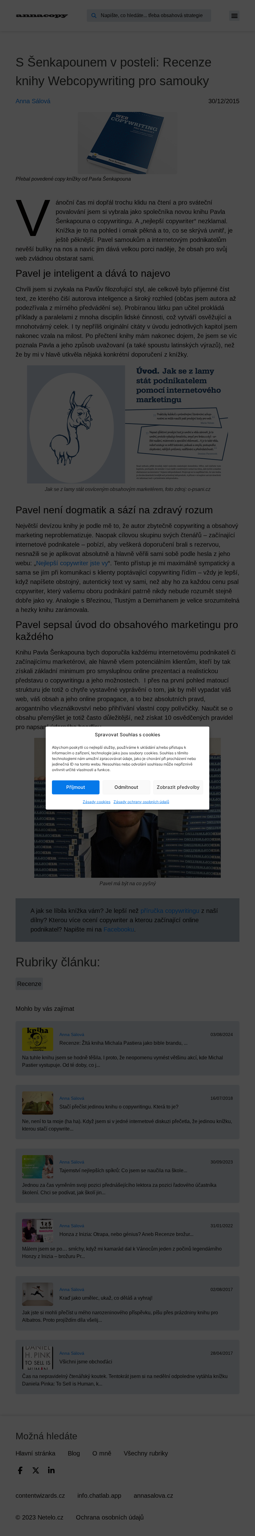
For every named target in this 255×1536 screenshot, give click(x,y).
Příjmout (75, 787)
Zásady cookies (96, 801)
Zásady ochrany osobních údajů (141, 801)
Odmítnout (126, 787)
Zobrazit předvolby (178, 787)
